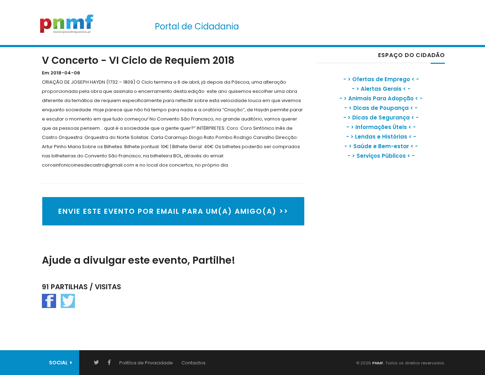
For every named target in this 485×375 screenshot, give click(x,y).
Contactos (193, 362)
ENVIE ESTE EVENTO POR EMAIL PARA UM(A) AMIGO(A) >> (173, 211)
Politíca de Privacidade (146, 362)
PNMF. (377, 363)
